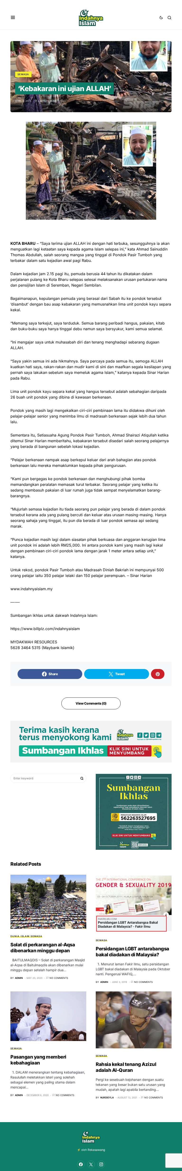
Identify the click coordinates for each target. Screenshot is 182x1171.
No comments (59, 977)
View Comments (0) (91, 703)
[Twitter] (91, 1164)
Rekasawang (96, 1150)
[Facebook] (81, 1164)
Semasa (23, 74)
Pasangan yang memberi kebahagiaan (38, 1060)
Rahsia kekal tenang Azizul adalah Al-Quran (126, 1067)
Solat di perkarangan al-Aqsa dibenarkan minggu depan (42, 947)
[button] (12, 17)
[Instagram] (101, 1164)
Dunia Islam (19, 936)
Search (82, 778)
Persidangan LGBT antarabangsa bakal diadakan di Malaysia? (132, 951)
